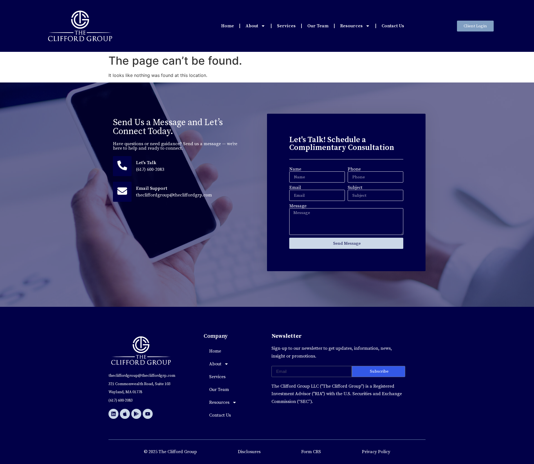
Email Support (151, 188)
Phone (354, 169)
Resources (351, 26)
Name (295, 169)
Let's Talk (146, 163)
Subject (355, 187)
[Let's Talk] (122, 166)
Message (297, 206)
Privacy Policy (376, 452)
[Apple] (125, 414)
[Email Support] (122, 192)
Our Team (317, 26)
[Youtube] (148, 414)
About (252, 26)
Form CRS (311, 452)
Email (295, 187)
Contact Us (393, 26)
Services (286, 26)
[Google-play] (136, 414)
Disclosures (249, 452)
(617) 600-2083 (150, 169)
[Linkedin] (113, 414)
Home (227, 26)
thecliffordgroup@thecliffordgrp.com (174, 195)
